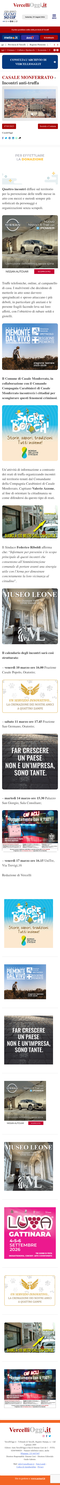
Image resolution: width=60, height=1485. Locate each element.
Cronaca (11, 50)
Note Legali (40, 1464)
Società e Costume (48, 126)
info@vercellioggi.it (26, 1464)
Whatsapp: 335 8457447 (30, 1454)
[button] (54, 45)
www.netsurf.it (38, 1478)
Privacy (41, 1467)
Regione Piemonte (38, 45)
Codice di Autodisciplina (26, 1467)
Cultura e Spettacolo (26, 50)
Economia (42, 50)
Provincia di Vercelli (17, 45)
